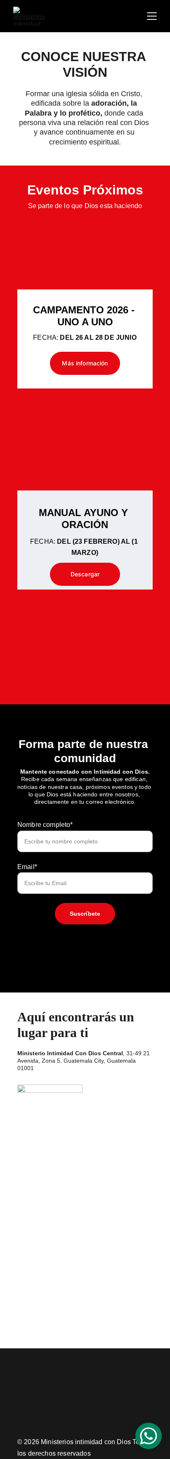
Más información (85, 363)
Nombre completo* (45, 824)
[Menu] (152, 16)
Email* (27, 866)
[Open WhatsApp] (148, 1436)
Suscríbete (85, 913)
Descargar (85, 574)
